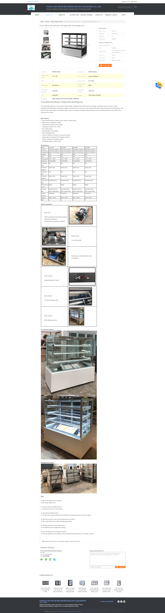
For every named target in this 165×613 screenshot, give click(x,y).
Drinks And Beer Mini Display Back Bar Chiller (46, 590)
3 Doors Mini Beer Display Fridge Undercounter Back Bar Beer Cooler (82, 591)
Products (49, 15)
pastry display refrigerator (64, 541)
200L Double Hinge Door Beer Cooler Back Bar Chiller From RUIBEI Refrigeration (106, 592)
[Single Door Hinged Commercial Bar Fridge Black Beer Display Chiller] (70, 582)
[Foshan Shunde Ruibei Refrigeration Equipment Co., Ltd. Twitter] (124, 601)
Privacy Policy (54, 611)
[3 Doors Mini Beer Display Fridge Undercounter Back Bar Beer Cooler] (82, 582)
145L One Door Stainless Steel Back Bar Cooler (119, 590)
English (135, 1)
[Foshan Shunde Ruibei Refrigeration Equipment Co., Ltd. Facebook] (121, 601)
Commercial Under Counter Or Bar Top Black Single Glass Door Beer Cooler (57, 591)
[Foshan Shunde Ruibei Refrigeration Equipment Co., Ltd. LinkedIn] (118, 601)
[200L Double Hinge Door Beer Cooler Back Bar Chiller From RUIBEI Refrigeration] (107, 582)
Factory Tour (74, 15)
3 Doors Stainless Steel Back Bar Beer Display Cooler (94, 590)
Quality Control (86, 15)
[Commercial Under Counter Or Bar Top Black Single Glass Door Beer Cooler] (58, 582)
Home (37, 15)
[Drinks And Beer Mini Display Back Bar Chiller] (46, 582)
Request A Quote (126, 1)
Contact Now (106, 65)
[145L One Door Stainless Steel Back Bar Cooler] (119, 582)
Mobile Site (48, 611)
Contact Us (99, 15)
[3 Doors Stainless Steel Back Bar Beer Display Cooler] (94, 582)
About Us (62, 15)
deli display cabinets (75, 541)
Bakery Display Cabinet (57, 21)
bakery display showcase (51, 541)
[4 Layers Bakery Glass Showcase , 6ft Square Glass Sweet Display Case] (46, 32)
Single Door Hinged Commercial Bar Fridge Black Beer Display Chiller (70, 591)
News (123, 15)
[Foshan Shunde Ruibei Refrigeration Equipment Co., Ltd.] (37, 7)
